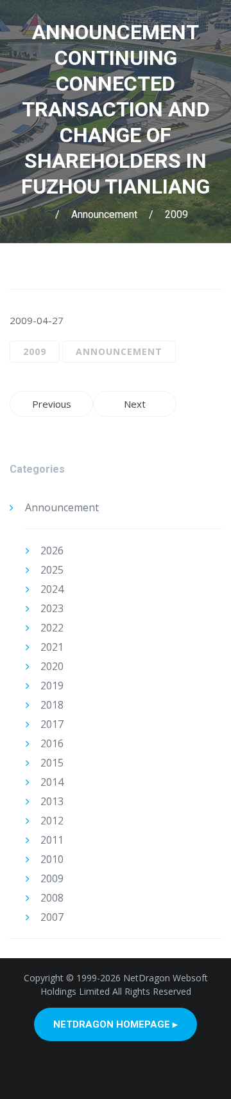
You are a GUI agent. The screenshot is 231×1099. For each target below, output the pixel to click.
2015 (52, 763)
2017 (52, 724)
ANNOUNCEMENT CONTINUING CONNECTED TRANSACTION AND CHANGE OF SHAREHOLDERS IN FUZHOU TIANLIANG (115, 109)
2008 (52, 898)
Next (135, 403)
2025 (52, 570)
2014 (52, 782)
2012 (52, 820)
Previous (51, 403)
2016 (52, 743)
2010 (52, 859)
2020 (52, 666)
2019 (52, 685)
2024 (52, 589)
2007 (52, 917)
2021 (52, 647)
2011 (52, 840)
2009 (176, 214)
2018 (52, 705)
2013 (52, 801)
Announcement (104, 214)
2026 (52, 550)
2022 (52, 628)
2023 (52, 608)
